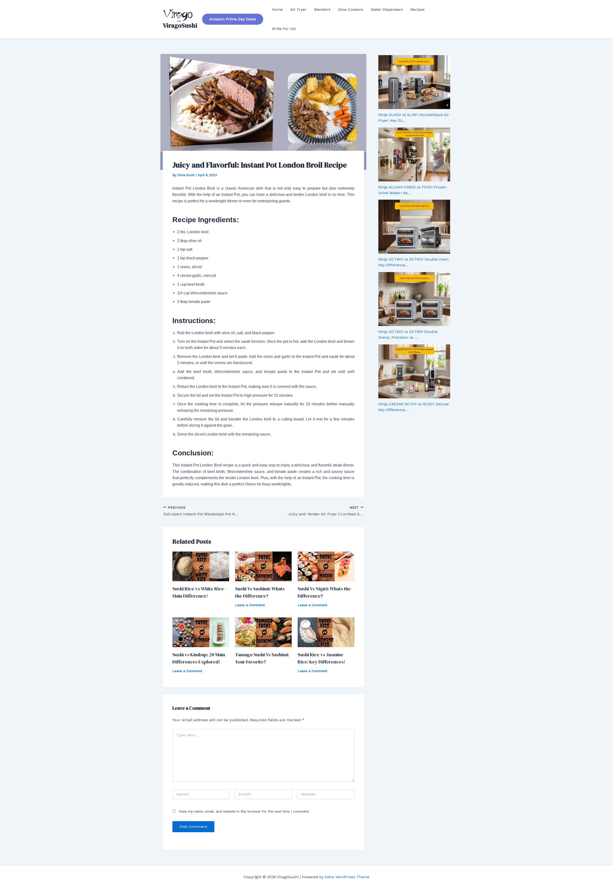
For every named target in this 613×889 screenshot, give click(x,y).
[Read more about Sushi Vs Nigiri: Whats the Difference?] (326, 566)
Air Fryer (298, 9)
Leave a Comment (250, 605)
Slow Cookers (350, 9)
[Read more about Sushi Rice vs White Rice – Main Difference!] (200, 566)
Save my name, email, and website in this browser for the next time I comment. (244, 811)
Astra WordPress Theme (346, 877)
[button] (232, 19)
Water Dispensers (387, 9)
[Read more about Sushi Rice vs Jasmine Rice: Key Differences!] (326, 632)
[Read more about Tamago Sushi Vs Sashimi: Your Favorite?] (263, 632)
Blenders (322, 9)
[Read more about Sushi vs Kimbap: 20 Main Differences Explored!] (200, 632)
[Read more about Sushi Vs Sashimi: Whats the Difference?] (263, 566)
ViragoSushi (180, 25)
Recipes (417, 9)
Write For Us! (284, 28)
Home (277, 9)
